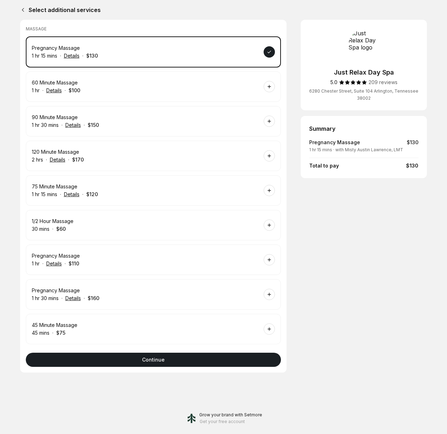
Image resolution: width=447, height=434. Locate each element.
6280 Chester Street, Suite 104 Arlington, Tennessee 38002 (363, 94)
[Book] (269, 52)
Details (72, 56)
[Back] (21, 9)
